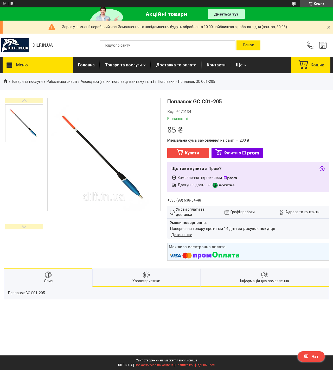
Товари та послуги (123, 64)
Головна (86, 64)
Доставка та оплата (176, 64)
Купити (192, 152)
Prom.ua (191, 360)
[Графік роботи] (322, 45)
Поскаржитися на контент (154, 365)
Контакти (216, 64)
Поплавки (166, 81)
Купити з (232, 152)
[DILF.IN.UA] (15, 45)
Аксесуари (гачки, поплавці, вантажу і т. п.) (117, 81)
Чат (315, 356)
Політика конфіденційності (195, 365)
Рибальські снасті (62, 81)
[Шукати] (248, 45)
